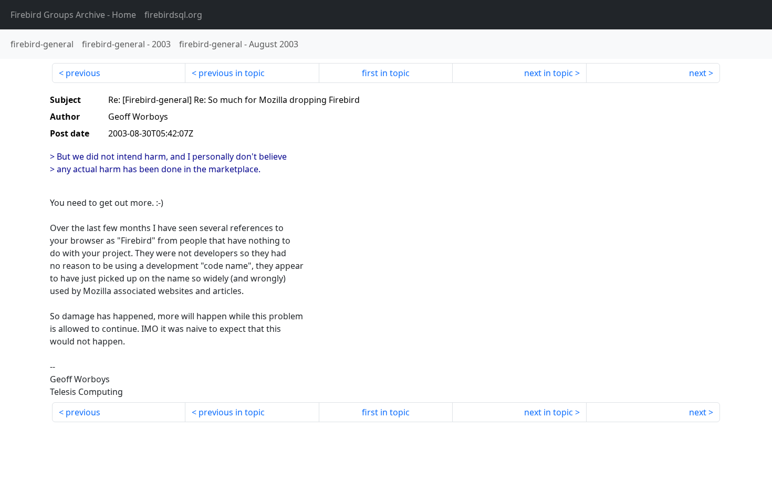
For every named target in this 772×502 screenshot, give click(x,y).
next (697, 73)
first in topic (386, 73)
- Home (73, 14)
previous (83, 73)
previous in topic (232, 73)
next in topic (548, 73)
